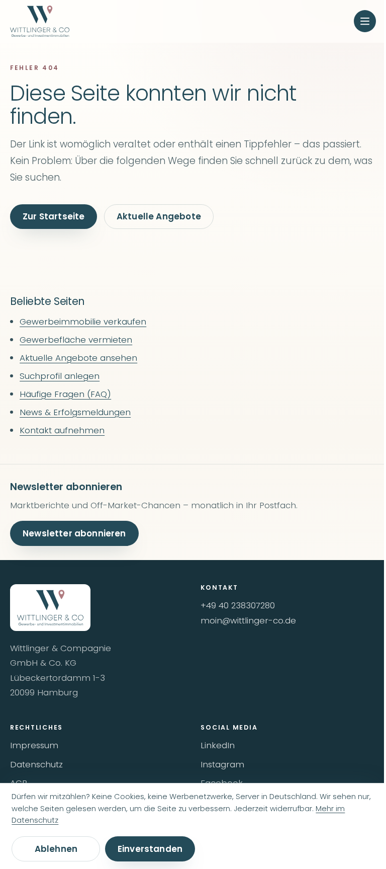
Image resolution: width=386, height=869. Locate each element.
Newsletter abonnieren (74, 533)
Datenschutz (36, 764)
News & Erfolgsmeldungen (75, 412)
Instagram (222, 764)
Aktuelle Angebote (159, 216)
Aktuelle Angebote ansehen (78, 358)
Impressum (34, 745)
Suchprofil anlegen (60, 376)
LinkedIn (218, 745)
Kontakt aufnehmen (62, 430)
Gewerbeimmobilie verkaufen (83, 321)
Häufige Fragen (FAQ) (65, 394)
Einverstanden (150, 849)
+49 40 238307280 (238, 605)
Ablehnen (56, 849)
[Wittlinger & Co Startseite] (39, 21)
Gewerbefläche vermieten (76, 340)
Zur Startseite (53, 216)
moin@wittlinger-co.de (248, 620)
